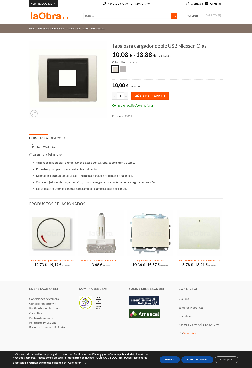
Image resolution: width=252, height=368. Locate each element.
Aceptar (169, 359)
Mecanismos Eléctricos (51, 28)
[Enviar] (174, 16)
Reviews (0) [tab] (57, 137)
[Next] (222, 245)
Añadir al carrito (150, 96)
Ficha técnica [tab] (38, 137)
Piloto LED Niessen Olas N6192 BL (101, 260)
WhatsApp (197, 3)
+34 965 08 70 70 (118, 3)
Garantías (35, 313)
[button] (34, 113)
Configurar (226, 359)
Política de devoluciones (44, 308)
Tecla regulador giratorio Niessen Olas (52, 260)
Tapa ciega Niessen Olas (150, 260)
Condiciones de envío (42, 303)
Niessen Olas (98, 28)
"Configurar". (74, 362)
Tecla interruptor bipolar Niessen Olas (199, 260)
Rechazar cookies (197, 359)
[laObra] (53, 15)
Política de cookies (41, 318)
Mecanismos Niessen (77, 28)
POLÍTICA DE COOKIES (109, 357)
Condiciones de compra (44, 299)
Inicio (32, 28)
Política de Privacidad (42, 322)
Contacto (215, 3)
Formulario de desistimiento (47, 327)
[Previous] (29, 245)
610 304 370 (142, 3)
